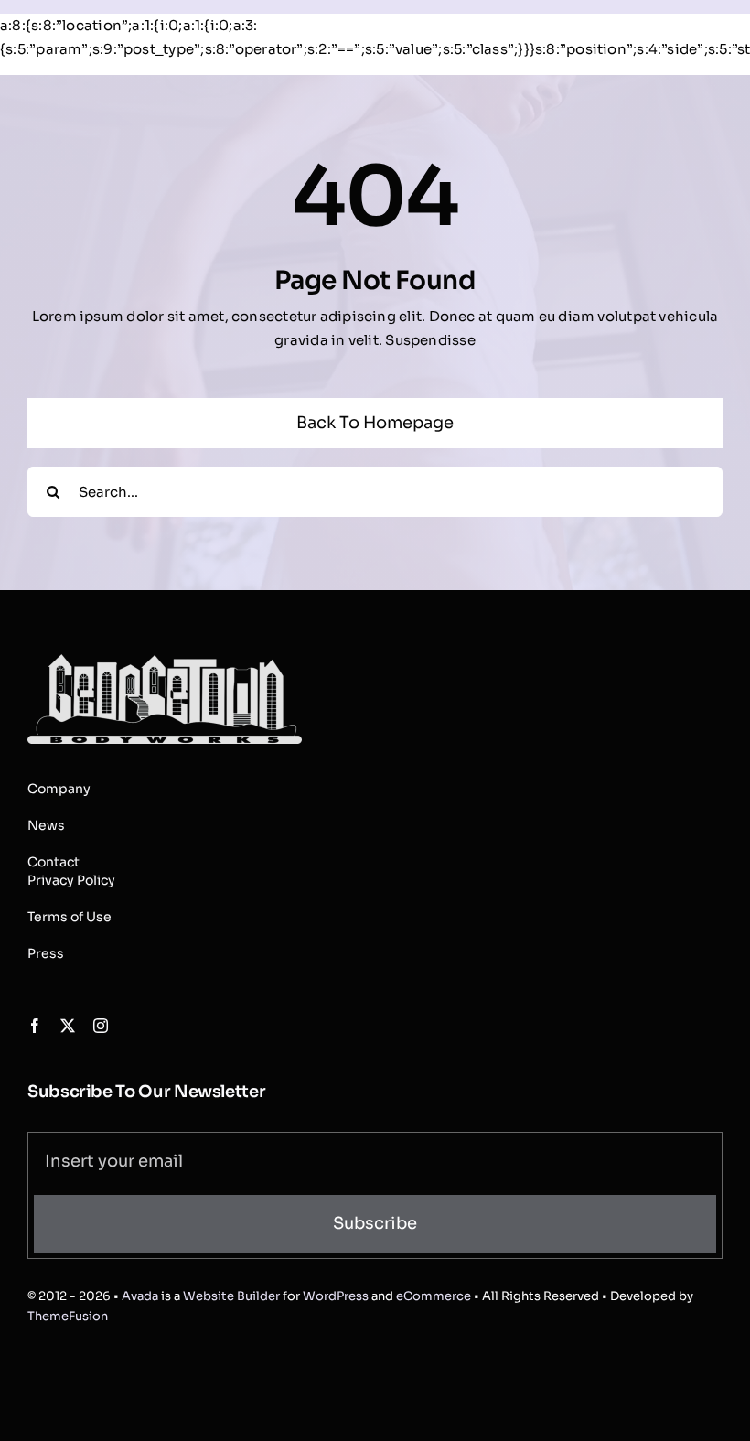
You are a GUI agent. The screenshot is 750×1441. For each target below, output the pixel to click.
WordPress (336, 1296)
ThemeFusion (67, 1316)
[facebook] (34, 1025)
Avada (140, 1296)
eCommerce (433, 1296)
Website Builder (231, 1296)
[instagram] (100, 1025)
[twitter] (67, 1025)
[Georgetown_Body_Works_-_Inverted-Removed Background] (164, 661)
